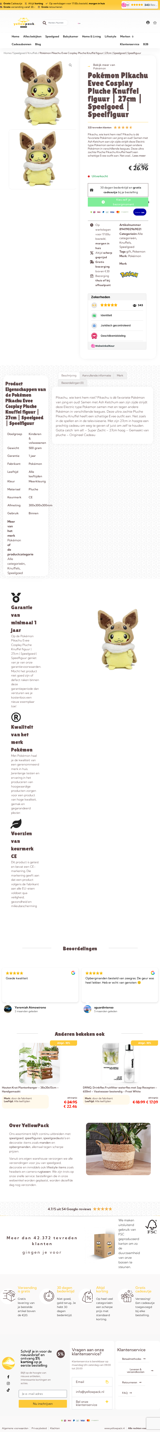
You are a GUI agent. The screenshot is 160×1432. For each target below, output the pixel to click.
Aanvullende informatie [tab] (96, 375)
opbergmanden (19, 1147)
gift (128, 251)
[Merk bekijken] (129, 278)
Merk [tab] (120, 375)
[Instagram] (8, 1383)
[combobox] (55, 23)
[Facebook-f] (8, 1377)
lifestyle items (56, 1167)
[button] (92, 1381)
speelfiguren (33, 1138)
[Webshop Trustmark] (79, 22)
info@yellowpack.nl (90, 1392)
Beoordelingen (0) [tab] (72, 383)
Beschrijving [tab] (68, 375)
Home (15, 36)
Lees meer (139, 155)
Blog (38, 44)
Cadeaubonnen (21, 44)
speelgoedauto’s (54, 1138)
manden (45, 1142)
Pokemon (138, 251)
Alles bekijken (32, 36)
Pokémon (99, 68)
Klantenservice (129, 44)
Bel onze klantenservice (86, 1403)
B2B (145, 44)
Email (80, 1382)
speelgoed (16, 1138)
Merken (125, 36)
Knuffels (125, 242)
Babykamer (70, 36)
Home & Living (91, 36)
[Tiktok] (8, 1390)
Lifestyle (110, 36)
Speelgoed (52, 36)
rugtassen (44, 1171)
